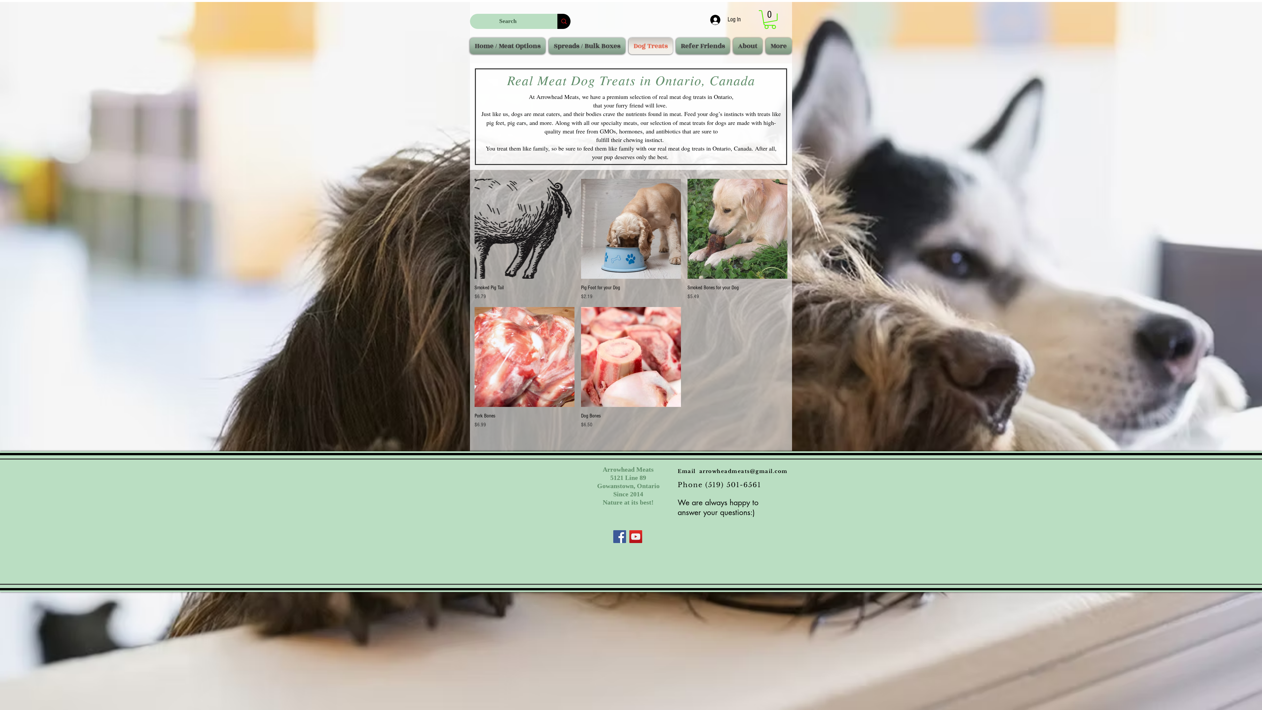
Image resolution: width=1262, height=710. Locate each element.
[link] (770, 19)
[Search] (564, 21)
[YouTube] (635, 536)
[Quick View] (524, 229)
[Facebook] (619, 536)
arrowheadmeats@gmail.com (743, 471)
